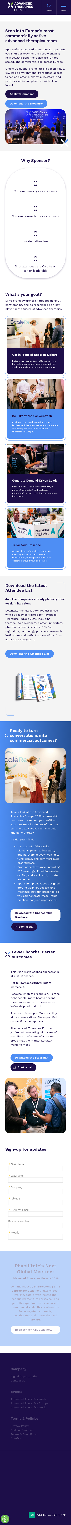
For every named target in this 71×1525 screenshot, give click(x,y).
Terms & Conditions (24, 1426)
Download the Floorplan (31, 1057)
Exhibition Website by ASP (51, 1515)
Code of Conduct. (36, 1474)
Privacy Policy (20, 1418)
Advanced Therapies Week (28, 1391)
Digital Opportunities (24, 1369)
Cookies (16, 1431)
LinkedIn (15, 1502)
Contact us (18, 1373)
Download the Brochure (26, 103)
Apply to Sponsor (22, 94)
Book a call (25, 926)
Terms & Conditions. (22, 1480)
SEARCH (49, 11)
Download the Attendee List (29, 653)
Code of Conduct (22, 1422)
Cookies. (38, 1480)
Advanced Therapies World (29, 1400)
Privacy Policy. (18, 1474)
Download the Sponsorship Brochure (33, 915)
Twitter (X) (23, 1502)
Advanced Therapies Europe (29, 1395)
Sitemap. (49, 1480)
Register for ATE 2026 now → (35, 1329)
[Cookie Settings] (5, 1519)
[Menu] (63, 7)
